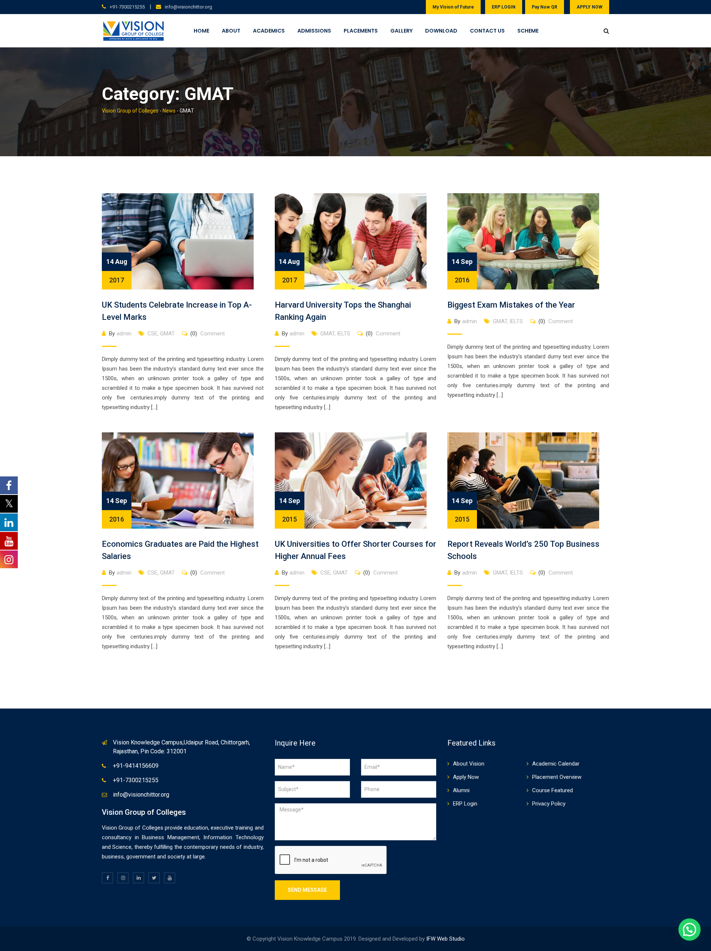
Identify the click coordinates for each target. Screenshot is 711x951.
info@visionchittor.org (188, 7)
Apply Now (466, 777)
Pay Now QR (544, 7)
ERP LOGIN (503, 7)
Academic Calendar (556, 763)
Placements (361, 30)
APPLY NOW (589, 7)
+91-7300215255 (127, 7)
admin (124, 333)
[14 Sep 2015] (351, 480)
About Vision (468, 763)
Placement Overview (556, 777)
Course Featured (552, 790)
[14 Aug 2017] (178, 241)
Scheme (527, 30)
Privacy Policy (548, 803)
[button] (689, 929)
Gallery (401, 30)
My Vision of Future (453, 7)
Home (201, 30)
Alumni (461, 790)
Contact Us (487, 30)
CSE (152, 333)
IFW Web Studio (445, 938)
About (231, 30)
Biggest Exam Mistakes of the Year (511, 304)
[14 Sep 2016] (523, 241)
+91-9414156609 (135, 765)
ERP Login (465, 803)
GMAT (167, 333)
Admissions (314, 30)
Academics (269, 30)
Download (441, 30)
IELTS (343, 333)
